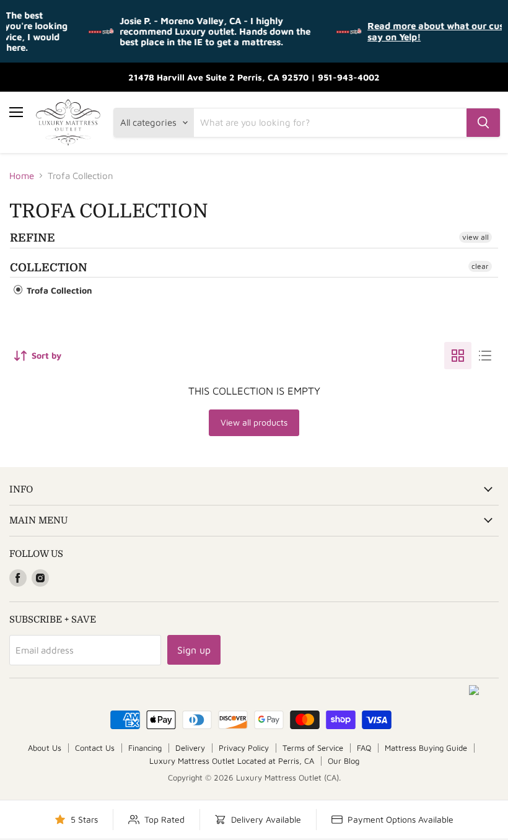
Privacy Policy (244, 748)
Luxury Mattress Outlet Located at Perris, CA (231, 761)
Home (21, 175)
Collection (48, 267)
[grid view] (457, 355)
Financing (145, 748)
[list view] (485, 355)
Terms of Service (312, 748)
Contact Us (95, 748)
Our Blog (343, 761)
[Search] (483, 122)
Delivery (190, 748)
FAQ (364, 748)
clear (480, 266)
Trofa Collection (58, 290)
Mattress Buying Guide (426, 748)
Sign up (194, 649)
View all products (254, 422)
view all (475, 237)
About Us (44, 748)
